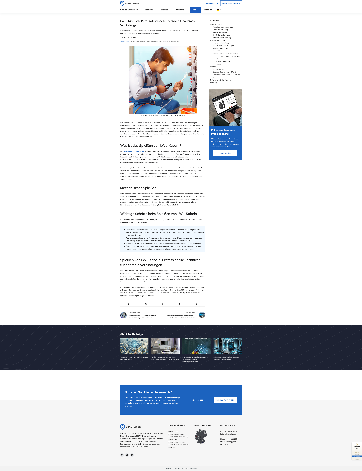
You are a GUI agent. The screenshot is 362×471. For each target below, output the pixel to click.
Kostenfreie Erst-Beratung (231, 3)
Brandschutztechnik (220, 32)
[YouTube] (132, 455)
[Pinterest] (162, 304)
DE (220, 10)
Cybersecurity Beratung (221, 61)
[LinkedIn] (179, 304)
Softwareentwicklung (221, 43)
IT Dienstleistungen (217, 40)
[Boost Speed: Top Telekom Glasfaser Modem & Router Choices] (228, 346)
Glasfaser (213, 67)
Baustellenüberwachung (222, 38)
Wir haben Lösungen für (129, 10)
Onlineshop (207, 10)
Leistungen (149, 10)
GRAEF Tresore (173, 439)
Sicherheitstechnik (217, 24)
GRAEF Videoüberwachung (178, 437)
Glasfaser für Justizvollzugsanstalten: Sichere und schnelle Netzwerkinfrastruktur (195, 359)
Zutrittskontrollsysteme (221, 35)
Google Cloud (217, 51)
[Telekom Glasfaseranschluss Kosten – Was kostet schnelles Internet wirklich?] (165, 346)
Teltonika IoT (217, 64)
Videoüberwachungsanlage (223, 27)
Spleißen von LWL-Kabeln (133, 151)
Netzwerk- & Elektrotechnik (220, 80)
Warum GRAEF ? (180, 10)
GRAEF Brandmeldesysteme (178, 445)
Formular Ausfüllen (225, 400)
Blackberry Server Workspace (224, 45)
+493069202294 (212, 3)
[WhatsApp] (196, 304)
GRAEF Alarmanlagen (176, 434)
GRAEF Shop (173, 431)
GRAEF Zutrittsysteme (176, 442)
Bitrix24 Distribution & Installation (225, 54)
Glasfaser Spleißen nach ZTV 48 (224, 72)
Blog (194, 10)
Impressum (193, 468)
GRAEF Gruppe (183, 468)
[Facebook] (128, 304)
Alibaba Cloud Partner (221, 48)
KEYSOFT (171, 447)
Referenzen (165, 10)
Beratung (213, 83)
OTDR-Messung (218, 69)
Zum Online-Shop (225, 153)
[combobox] (219, 10)
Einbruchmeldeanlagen (221, 30)
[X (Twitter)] (145, 304)
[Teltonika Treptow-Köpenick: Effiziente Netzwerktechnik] (134, 346)
